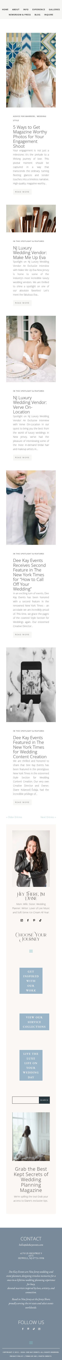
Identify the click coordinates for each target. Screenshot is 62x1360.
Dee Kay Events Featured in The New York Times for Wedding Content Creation (30, 747)
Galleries (54, 9)
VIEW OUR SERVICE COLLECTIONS (34, 1022)
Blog (37, 14)
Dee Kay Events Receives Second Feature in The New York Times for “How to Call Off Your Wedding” (29, 574)
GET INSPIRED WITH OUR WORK (31, 981)
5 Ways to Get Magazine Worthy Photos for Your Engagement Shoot (30, 137)
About (15, 9)
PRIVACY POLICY (16, 1356)
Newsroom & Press (20, 14)
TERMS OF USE (31, 1356)
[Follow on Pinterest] (34, 920)
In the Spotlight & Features (28, 241)
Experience (38, 9)
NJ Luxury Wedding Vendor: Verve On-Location (30, 404)
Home (5, 9)
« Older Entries (14, 817)
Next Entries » (48, 817)
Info (26, 9)
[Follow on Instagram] (21, 920)
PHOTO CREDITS (45, 1356)
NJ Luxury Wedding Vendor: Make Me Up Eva (30, 252)
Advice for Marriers (24, 116)
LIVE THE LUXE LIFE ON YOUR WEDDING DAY (31, 1065)
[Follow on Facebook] (27, 920)
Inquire (48, 14)
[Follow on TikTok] (40, 920)
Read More (22, 192)
